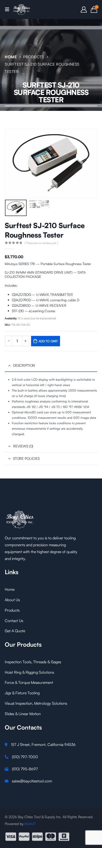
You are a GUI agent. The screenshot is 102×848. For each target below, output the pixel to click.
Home (9, 589)
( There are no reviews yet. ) (41, 243)
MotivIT (30, 823)
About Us (12, 599)
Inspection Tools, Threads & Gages (33, 661)
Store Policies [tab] (26, 458)
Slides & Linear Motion (23, 713)
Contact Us (14, 620)
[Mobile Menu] (8, 9)
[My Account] (84, 9)
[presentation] (10, 163)
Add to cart (48, 341)
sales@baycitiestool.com (32, 781)
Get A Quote (15, 630)
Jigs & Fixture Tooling (22, 692)
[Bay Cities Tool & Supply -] (21, 9)
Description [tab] (24, 365)
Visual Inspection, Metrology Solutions (36, 703)
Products (12, 610)
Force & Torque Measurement (29, 682)
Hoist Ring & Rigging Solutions (29, 672)
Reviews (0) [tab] (23, 446)
